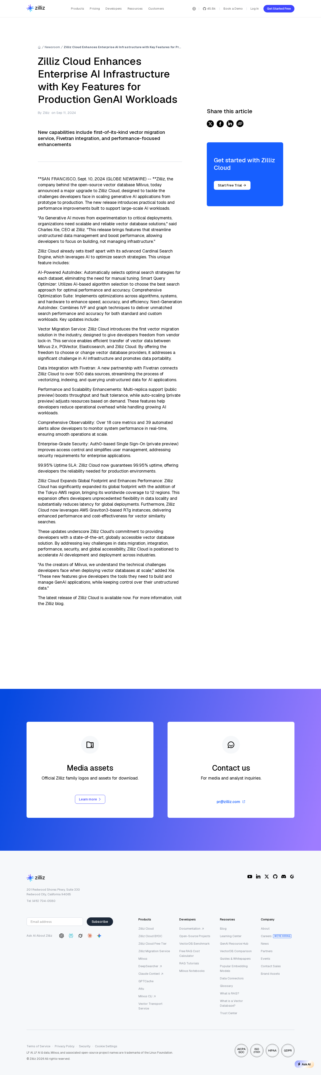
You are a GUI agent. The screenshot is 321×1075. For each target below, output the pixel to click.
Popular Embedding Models (234, 968)
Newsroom (52, 47)
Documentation (189, 929)
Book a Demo (233, 9)
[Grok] (80, 935)
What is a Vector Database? (231, 1003)
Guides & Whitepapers (235, 959)
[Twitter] (266, 876)
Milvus (142, 959)
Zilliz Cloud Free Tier (152, 944)
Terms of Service (38, 1046)
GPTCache (145, 981)
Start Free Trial (230, 185)
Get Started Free (279, 9)
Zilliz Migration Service (154, 951)
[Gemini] (99, 935)
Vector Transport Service (150, 1006)
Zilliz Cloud (146, 929)
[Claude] (89, 935)
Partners (267, 951)
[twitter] (210, 124)
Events (265, 959)
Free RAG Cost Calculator (189, 953)
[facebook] (220, 124)
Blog (223, 929)
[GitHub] (275, 876)
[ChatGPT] (61, 935)
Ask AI (306, 1064)
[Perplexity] (71, 935)
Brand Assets (270, 974)
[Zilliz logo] (36, 8)
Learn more (88, 799)
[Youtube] (249, 876)
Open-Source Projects (194, 936)
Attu (141, 989)
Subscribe (100, 922)
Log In (255, 9)
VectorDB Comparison (236, 951)
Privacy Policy (64, 1046)
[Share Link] (239, 124)
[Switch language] (194, 8)
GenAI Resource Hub (234, 944)
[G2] (292, 876)
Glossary (226, 986)
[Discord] (283, 876)
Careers (266, 936)
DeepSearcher (148, 966)
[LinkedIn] (258, 876)
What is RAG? (229, 993)
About (265, 929)
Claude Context (149, 974)
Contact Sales (271, 966)
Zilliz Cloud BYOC (150, 936)
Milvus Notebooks (192, 971)
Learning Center (231, 936)
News (265, 944)
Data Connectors (232, 978)
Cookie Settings (106, 1046)
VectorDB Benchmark (194, 944)
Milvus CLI (145, 996)
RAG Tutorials (189, 963)
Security (84, 1046)
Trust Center (228, 1013)
